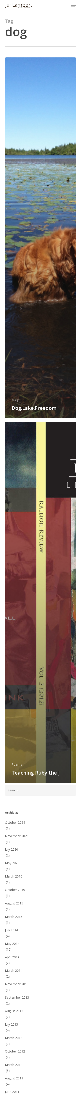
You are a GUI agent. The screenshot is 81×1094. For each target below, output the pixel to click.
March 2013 (13, 1038)
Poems (17, 764)
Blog (15, 399)
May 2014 (12, 943)
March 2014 (13, 970)
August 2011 (14, 1078)
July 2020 (11, 849)
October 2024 (15, 822)
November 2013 (17, 984)
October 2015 (15, 890)
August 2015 (14, 903)
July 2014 (11, 930)
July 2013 (11, 1024)
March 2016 (13, 876)
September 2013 (17, 997)
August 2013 (14, 1011)
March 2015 (13, 917)
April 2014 (12, 957)
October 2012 (15, 1051)
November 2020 (17, 836)
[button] (73, 5)
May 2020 (12, 863)
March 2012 (13, 1065)
